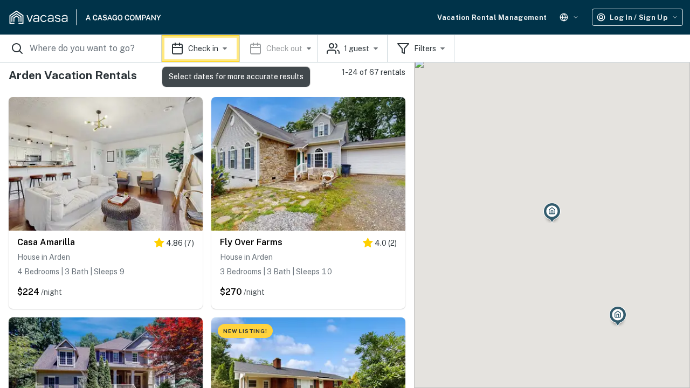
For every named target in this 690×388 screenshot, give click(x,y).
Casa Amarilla (46, 242)
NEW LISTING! (245, 331)
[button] (240, 48)
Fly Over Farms (251, 242)
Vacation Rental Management (492, 17)
